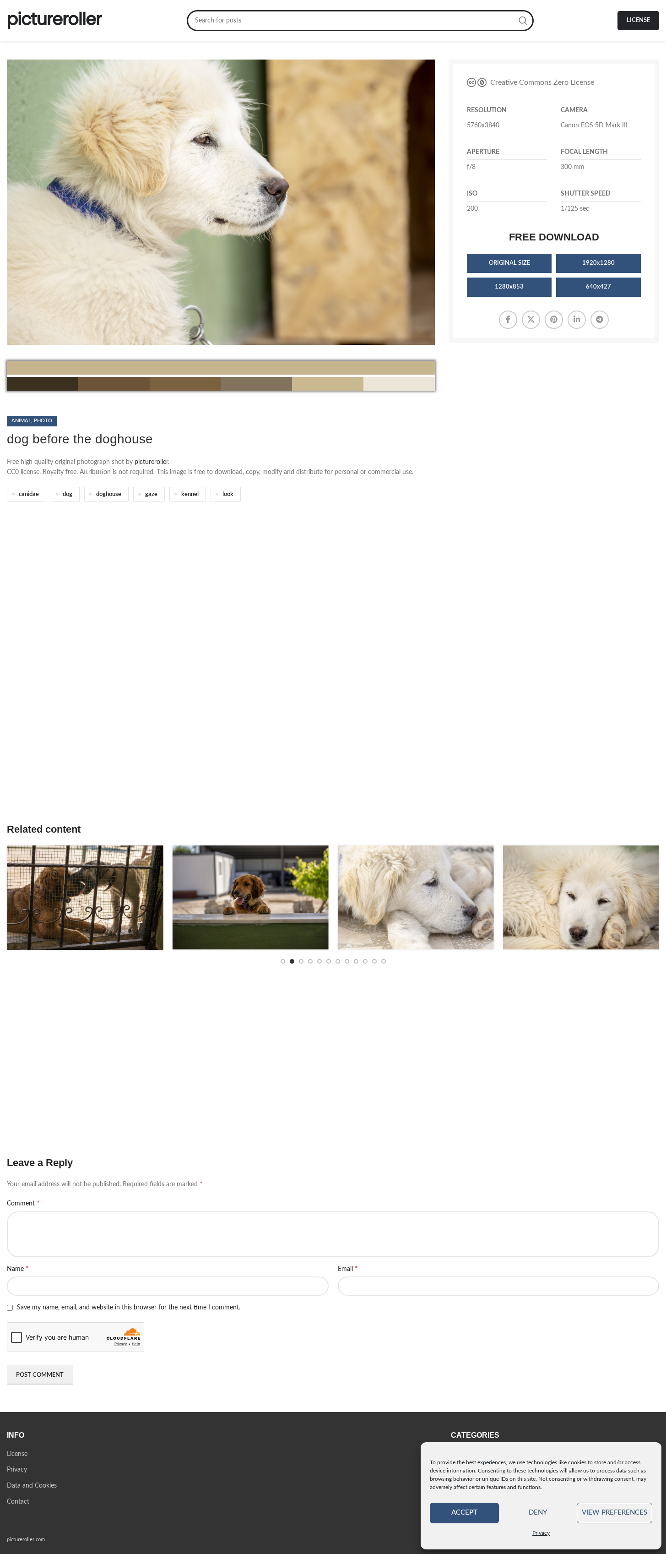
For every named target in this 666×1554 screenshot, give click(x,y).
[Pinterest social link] (554, 320)
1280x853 (509, 287)
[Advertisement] (281, 675)
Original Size (509, 263)
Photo (43, 420)
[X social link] (531, 320)
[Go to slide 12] (383, 961)
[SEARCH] (523, 20)
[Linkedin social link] (577, 320)
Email (348, 1268)
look (227, 494)
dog (67, 494)
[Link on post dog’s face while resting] (562, 897)
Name (18, 1268)
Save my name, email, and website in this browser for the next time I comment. (128, 1307)
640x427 (598, 287)
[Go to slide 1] (283, 961)
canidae (29, 494)
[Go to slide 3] (301, 961)
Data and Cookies (32, 1486)
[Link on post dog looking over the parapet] (232, 897)
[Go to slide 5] (319, 961)
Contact (18, 1502)
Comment (23, 1203)
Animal (21, 420)
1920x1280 (598, 263)
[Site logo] (55, 20)
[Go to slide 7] (338, 961)
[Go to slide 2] (292, 961)
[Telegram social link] (599, 320)
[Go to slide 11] (374, 961)
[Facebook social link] (508, 320)
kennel (190, 494)
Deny (538, 1512)
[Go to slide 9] (356, 961)
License (638, 20)
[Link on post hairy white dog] (397, 897)
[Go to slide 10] (365, 961)
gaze (151, 494)
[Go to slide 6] (328, 961)
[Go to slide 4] (310, 961)
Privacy (541, 1533)
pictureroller (151, 462)
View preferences (614, 1512)
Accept (464, 1512)
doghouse (108, 494)
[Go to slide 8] (347, 961)
